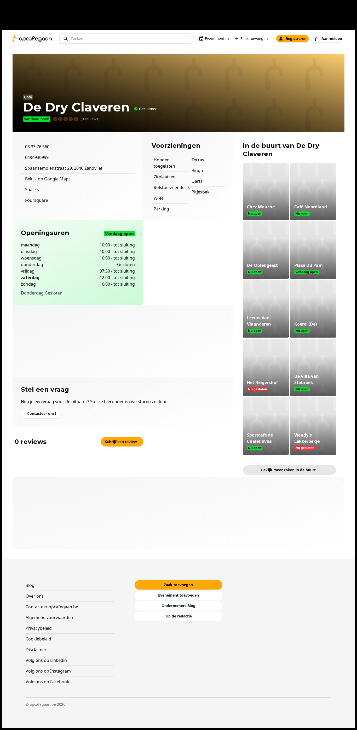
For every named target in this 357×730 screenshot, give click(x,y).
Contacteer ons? (41, 413)
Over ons (35, 596)
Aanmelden (331, 38)
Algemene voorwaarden (49, 617)
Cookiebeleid (38, 639)
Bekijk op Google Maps (48, 179)
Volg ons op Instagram (48, 671)
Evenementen (217, 38)
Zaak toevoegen (254, 38)
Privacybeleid (39, 628)
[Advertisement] (180, 16)
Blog (30, 585)
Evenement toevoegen (178, 595)
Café (28, 97)
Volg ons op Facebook (47, 682)
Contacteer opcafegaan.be (52, 607)
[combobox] (125, 39)
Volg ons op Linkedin (46, 660)
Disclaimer (36, 649)
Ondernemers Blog (178, 605)
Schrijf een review (121, 441)
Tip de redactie (178, 616)
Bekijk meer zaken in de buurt (288, 469)
